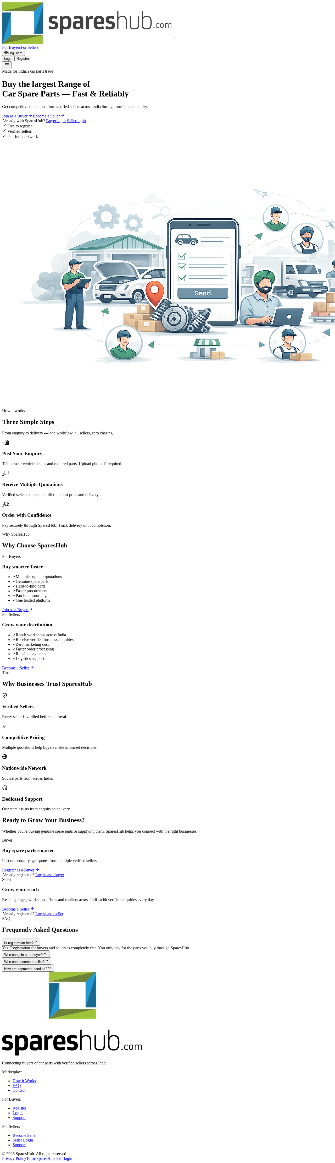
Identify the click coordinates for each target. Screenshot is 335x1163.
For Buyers (11, 47)
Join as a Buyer (15, 116)
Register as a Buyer (18, 870)
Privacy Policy (14, 1158)
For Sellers (29, 47)
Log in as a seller (49, 914)
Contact (19, 1090)
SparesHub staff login (54, 1158)
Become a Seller (47, 116)
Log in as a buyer (49, 875)
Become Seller (25, 1135)
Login (8, 59)
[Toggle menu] (7, 65)
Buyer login (56, 121)
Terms (31, 1158)
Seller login (76, 121)
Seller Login (23, 1140)
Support (19, 1117)
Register (22, 59)
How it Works (24, 1081)
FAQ (17, 1085)
